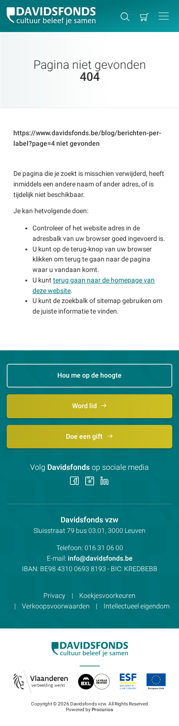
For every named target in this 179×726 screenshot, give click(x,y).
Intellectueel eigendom (136, 606)
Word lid (85, 406)
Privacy (54, 595)
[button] (163, 16)
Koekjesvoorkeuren (107, 595)
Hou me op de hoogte (89, 375)
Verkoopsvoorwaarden (56, 606)
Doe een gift (85, 436)
